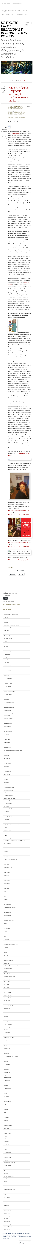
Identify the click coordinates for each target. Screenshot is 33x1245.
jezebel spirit (7, 979)
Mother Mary (7, 1048)
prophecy (10, 114)
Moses (5, 1045)
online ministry (7, 1066)
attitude (5, 649)
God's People (7, 917)
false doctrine (7, 872)
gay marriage (7, 909)
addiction (6, 611)
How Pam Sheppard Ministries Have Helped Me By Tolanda (14, 11)
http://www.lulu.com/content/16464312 (18, 514)
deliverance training (8, 795)
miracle (5, 1040)
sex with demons (7, 1200)
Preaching (4, 136)
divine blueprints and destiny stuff (11, 824)
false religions (7, 886)
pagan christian (7, 1077)
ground (5, 923)
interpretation (7, 963)
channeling (6, 699)
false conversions (8, 867)
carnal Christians (7, 686)
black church (7, 659)
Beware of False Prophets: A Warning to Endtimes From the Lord (18, 94)
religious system (7, 1157)
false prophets (18, 112)
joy (4, 989)
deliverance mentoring (9, 787)
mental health (7, 1032)
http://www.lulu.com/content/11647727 (18, 542)
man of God (6, 1019)
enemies (6, 848)
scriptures (6, 1178)
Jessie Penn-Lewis (8, 968)
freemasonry (7, 901)
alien (5, 619)
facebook (6, 856)
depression (6, 811)
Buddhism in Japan (8, 683)
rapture (5, 1130)
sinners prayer (7, 1213)
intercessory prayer (8, 960)
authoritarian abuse (8, 651)
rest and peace (7, 1165)
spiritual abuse (7, 1229)
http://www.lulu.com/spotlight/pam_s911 (18, 559)
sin (4, 1208)
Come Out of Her (8, 744)
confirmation (6, 755)
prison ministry (7, 1114)
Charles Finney (7, 710)
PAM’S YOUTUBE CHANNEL (8, 14)
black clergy (6, 662)
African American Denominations (11, 614)
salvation (18, 116)
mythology (6, 1053)
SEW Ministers (7, 1197)
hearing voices (7, 933)
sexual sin (6, 1205)
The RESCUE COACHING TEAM (9, 17)
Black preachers (7, 665)
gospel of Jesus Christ (9, 920)
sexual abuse (7, 1202)
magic (5, 1013)
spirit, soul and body (8, 1226)
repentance (6, 1160)
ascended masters (8, 638)
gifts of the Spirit (7, 912)
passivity (6, 1085)
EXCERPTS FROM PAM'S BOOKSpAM (12, 854)
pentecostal (6, 1096)
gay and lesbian (7, 904)
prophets (6, 1122)
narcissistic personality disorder (11, 1056)
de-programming (7, 776)
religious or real (7, 1154)
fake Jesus (6, 862)
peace (5, 1093)
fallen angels (7, 864)
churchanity (6, 734)
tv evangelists (21, 117)
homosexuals (7, 941)
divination (6, 822)
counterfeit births (7, 763)
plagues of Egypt (7, 1101)
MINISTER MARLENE (9, 1037)
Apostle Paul (15, 106)
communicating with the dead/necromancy (13, 750)
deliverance (6, 782)
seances (6, 1184)
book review (6, 673)
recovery (6, 1136)
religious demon (7, 1152)
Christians (6, 729)
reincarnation (7, 1144)
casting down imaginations (9, 691)
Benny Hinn (6, 657)
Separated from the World (9, 1189)
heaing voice (7, 928)
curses (5, 768)
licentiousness (7, 1008)
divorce (5, 827)
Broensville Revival (8, 678)
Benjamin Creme (7, 654)
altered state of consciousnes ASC (11, 625)
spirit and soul (7, 1221)
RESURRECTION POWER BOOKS (12, 604)
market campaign (8, 1027)
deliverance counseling (9, 784)
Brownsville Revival (8, 681)
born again (16, 107)
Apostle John (7, 633)
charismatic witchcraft (9, 707)
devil (5, 814)
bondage (6, 667)
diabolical (3, 131)
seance (5, 1181)
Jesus (5, 971)
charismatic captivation (9, 702)
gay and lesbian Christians (9, 907)
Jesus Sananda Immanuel (9, 976)
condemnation (7, 752)
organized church (8, 1075)
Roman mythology (8, 1170)
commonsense (11, 110)
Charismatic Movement (9, 705)
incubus (6, 957)
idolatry (5, 952)
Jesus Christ (7, 973)
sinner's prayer (7, 1210)
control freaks (7, 758)
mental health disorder (9, 1035)
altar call (6, 622)
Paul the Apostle (7, 1088)
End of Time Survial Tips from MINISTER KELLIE (14, 840)
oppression (6, 1069)
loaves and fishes (8, 1011)
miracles (6, 1043)
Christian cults (7, 715)
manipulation (7, 1021)
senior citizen (7, 1186)
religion (5, 1149)
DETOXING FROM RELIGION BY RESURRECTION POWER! (14, 29)
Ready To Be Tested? (22, 14)
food (5, 896)
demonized (6, 806)
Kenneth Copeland (8, 997)
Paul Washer (7, 1090)
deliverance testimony (9, 792)
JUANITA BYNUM (8, 995)
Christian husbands (8, 718)
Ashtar (5, 641)
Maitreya (6, 1016)
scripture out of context (9, 1176)
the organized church (15, 116)
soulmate (6, 1218)
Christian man (7, 720)
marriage (6, 1029)
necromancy (7, 1059)
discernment (7, 819)
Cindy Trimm (7, 739)
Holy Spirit (6, 939)
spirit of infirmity (7, 1224)
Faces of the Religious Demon (10, 859)
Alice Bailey (6, 617)
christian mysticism (8, 723)
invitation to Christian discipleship (11, 965)
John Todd (6, 987)
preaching (19, 113)
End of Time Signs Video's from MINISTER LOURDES (15, 838)
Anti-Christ (6, 630)
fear (5, 891)
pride (23, 113)
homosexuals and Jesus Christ (11, 944)
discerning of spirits (8, 816)
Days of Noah (7, 774)
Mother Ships (7, 1051)
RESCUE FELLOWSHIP (9, 1162)
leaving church (7, 1003)
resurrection (11, 116)
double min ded (7, 830)
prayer (5, 1106)
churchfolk (6, 736)
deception (18, 110)
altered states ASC (8, 627)
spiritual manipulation (8, 1231)
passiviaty (6, 1082)
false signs (6, 888)
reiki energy (6, 1141)
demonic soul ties (8, 803)
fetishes (6, 894)
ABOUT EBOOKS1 (6, 3)
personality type (7, 1098)
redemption (6, 1138)
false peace (6, 875)
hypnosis (6, 947)
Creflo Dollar (7, 766)
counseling (6, 760)
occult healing (7, 1064)
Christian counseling (8, 712)
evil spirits (16, 111)
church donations (18, 108)
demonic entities (7, 800)
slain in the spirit (7, 1216)
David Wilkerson (7, 771)
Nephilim (6, 1061)
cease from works (8, 694)
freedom (6, 899)
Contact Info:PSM (17, 3)
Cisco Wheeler (7, 742)
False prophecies (8, 877)
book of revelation (8, 670)
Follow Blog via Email (10, 590)
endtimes (6, 846)
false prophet (7, 880)
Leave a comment (29, 105)
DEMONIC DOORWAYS (9, 798)
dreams (5, 832)
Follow (5, 598)
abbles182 (16, 105)
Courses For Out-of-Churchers (10, 7)
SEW (5, 1194)
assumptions (7, 643)
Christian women (7, 726)
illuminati (6, 955)
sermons (6, 1192)
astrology (6, 646)
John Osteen (7, 984)
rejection (6, 1146)
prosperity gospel (18, 114)
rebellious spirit (7, 1133)
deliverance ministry (8, 790)
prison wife (6, 1117)
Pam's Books (7, 1080)
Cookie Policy (5, 1238)
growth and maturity (8, 925)
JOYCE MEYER (7, 992)
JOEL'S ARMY (7, 981)
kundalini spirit (7, 1000)
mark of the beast (8, 1024)
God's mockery (7, 915)
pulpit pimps (6, 1128)
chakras (6, 697)
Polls (5, 1104)
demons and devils (8, 808)
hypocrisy (6, 949)
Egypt (5, 835)
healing (5, 931)
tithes (5, 138)
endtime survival (7, 843)
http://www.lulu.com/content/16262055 (18, 510)
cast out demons (7, 689)
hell (5, 936)
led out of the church (8, 1005)
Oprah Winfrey (7, 1072)
